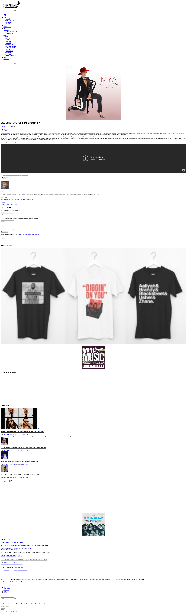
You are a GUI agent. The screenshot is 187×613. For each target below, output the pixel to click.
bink (4, 175)
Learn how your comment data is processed (29, 234)
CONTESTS (8, 43)
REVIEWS (8, 38)
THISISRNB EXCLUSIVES (11, 48)
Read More (3, 437)
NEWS (5, 16)
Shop (5, 14)
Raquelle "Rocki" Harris (9, 464)
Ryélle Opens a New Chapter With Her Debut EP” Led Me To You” (20, 475)
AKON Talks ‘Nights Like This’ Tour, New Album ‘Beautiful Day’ (19, 461)
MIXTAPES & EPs (10, 20)
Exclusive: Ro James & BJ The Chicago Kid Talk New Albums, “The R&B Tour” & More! (25, 553)
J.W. (5, 562)
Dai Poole (4, 126)
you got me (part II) (23, 175)
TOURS (8, 40)
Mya (13, 175)
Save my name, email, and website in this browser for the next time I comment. (20, 218)
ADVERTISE (6, 59)
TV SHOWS (8, 54)
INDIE (5, 57)
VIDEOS (5, 25)
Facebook (6, 129)
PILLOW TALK (9, 51)
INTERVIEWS (6, 30)
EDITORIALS (9, 41)
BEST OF (8, 24)
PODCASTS (8, 52)
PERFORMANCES (7, 27)
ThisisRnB (6, 434)
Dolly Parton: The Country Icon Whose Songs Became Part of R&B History (23, 448)
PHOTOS (5, 28)
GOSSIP (8, 49)
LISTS (7, 36)
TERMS (5, 591)
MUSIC (5, 17)
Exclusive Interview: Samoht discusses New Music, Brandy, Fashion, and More (24, 545)
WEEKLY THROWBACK (11, 56)
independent (8, 175)
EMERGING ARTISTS (11, 44)
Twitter (5, 130)
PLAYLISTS (8, 22)
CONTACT (6, 592)
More (5, 35)
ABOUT (6, 587)
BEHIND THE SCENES (11, 46)
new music (16, 175)
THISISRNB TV (9, 33)
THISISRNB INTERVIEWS (12, 32)
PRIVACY (6, 590)
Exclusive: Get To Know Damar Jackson (12, 567)
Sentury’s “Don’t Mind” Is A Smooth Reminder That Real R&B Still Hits (22, 432)
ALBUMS (8, 19)
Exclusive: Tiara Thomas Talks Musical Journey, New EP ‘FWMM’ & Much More (24, 560)
